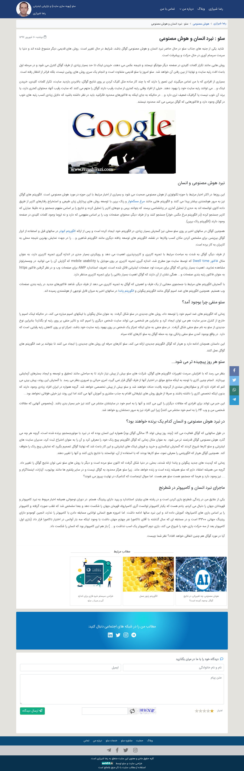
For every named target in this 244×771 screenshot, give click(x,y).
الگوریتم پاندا (126, 291)
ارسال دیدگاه (30, 710)
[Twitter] (126, 750)
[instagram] (135, 750)
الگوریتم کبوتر (67, 231)
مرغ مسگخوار (136, 201)
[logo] (23, 9)
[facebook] (117, 750)
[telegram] (108, 750)
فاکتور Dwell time (205, 261)
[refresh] (132, 711)
